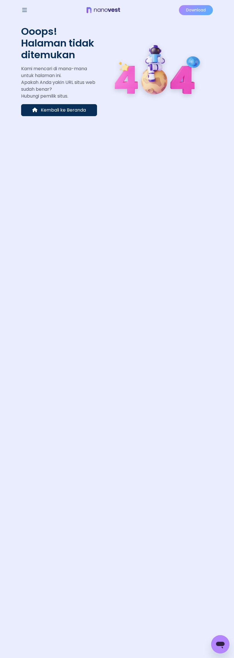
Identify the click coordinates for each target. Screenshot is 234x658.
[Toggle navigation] (24, 10)
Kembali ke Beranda (63, 110)
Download (196, 10)
